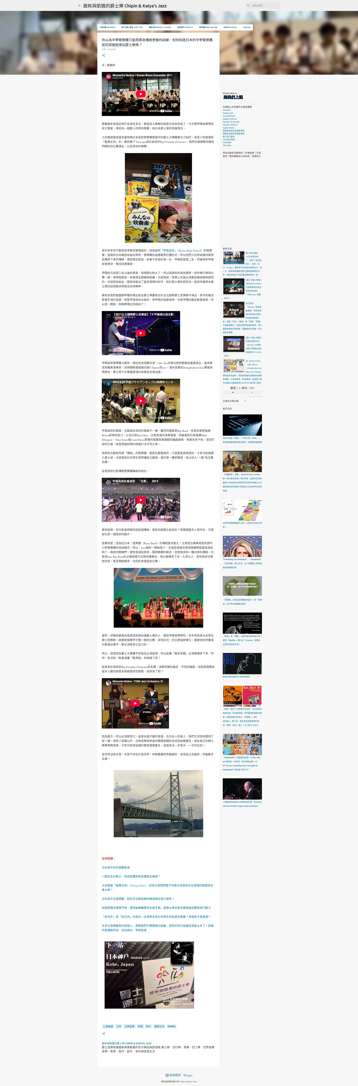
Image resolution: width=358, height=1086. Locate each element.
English (247, 27)
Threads (227, 145)
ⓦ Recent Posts (254, 396)
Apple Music (229, 127)
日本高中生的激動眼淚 (116, 867)
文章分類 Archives (107, 27)
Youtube (227, 110)
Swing (172, 1026)
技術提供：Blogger (181, 1075)
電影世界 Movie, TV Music (160, 27)
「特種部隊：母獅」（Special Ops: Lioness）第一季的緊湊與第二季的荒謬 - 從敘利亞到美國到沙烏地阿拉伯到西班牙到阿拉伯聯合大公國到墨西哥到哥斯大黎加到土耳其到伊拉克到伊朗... (242, 482)
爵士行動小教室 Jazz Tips (132, 27)
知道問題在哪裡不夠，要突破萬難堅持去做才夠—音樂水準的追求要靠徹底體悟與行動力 (156, 908)
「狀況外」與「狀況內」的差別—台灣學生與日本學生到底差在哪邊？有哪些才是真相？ (156, 917)
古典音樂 (129, 1026)
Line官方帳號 (229, 139)
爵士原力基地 (229, 136)
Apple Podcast (230, 119)
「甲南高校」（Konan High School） (182, 250)
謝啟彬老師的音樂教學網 (233, 133)
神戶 (148, 1026)
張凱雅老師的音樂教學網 (233, 130)
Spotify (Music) (230, 125)
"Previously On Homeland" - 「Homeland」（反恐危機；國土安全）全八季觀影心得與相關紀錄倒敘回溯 (242, 563)
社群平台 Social (230, 27)
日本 (118, 1026)
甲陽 (140, 1026)
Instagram (228, 113)
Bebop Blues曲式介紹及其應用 (236, 676)
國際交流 (159, 1026)
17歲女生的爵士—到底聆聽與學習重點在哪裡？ (131, 876)
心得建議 (108, 1026)
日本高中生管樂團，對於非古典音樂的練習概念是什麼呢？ (138, 899)
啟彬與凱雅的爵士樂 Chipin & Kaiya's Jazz (125, 5)
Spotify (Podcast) (231, 122)
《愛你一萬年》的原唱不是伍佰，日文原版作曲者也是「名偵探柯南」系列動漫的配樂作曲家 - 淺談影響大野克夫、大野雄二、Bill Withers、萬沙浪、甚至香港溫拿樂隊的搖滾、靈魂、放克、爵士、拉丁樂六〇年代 (242, 717)
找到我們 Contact (185, 27)
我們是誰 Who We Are (208, 27)
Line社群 (227, 142)
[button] (103, 55)
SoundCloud (229, 116)
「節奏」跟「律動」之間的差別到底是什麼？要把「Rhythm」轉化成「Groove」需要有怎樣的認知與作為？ (242, 640)
